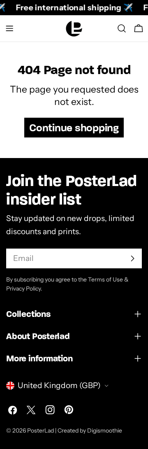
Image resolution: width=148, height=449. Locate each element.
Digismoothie (104, 430)
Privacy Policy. (24, 288)
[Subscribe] (132, 258)
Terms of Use (105, 279)
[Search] (121, 28)
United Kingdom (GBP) (59, 385)
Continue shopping (74, 127)
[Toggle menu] (9, 28)
